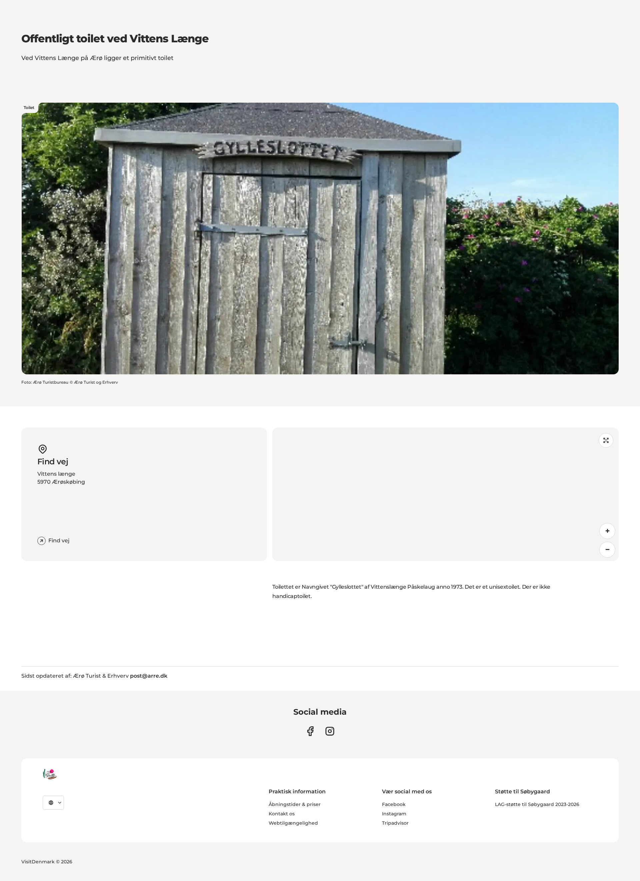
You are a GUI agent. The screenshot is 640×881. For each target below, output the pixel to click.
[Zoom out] (607, 550)
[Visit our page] (330, 731)
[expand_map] (606, 440)
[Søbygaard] (50, 774)
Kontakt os (282, 814)
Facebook (394, 804)
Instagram (394, 814)
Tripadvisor (395, 823)
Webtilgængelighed (293, 823)
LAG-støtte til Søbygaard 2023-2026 (537, 804)
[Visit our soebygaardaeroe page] (310, 731)
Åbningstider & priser (295, 804)
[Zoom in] (607, 531)
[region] (445, 494)
